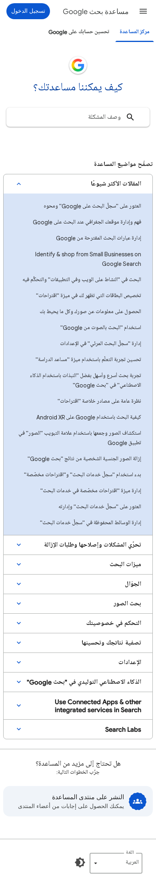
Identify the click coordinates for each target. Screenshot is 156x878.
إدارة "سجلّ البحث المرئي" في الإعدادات (100, 343)
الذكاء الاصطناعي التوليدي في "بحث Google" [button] (84, 682)
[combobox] (78, 117)
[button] (143, 11)
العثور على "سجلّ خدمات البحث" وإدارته (99, 507)
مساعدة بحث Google (96, 11)
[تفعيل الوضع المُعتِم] (80, 862)
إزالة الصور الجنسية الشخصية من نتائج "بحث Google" (84, 459)
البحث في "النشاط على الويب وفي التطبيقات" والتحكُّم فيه (81, 279)
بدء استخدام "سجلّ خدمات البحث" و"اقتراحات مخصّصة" (82, 475)
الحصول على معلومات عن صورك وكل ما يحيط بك (90, 311)
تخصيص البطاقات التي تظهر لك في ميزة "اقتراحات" (88, 295)
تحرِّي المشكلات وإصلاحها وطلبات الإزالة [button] (92, 545)
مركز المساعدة (135, 32)
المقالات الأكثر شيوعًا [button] (116, 184)
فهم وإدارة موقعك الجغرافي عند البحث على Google (87, 222)
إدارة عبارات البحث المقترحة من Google (98, 238)
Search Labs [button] (123, 729)
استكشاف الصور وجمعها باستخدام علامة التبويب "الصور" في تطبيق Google (79, 438)
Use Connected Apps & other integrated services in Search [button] (98, 705)
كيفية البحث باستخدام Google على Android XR (88, 417)
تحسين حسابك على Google (78, 32)
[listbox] (116, 863)
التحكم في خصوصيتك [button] (113, 623)
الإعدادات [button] (129, 662)
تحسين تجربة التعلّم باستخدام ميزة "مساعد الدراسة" (88, 359)
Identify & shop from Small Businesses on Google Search (88, 258)
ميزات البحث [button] (125, 564)
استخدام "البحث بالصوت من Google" (100, 327)
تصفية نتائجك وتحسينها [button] (111, 643)
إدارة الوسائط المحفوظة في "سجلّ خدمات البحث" (90, 523)
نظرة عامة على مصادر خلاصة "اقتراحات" (99, 401)
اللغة (130, 852)
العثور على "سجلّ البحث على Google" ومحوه (92, 206)
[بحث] (130, 117)
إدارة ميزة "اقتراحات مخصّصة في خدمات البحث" (90, 491)
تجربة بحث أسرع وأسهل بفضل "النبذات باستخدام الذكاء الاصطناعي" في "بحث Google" (85, 380)
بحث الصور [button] (127, 603)
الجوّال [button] (133, 584)
